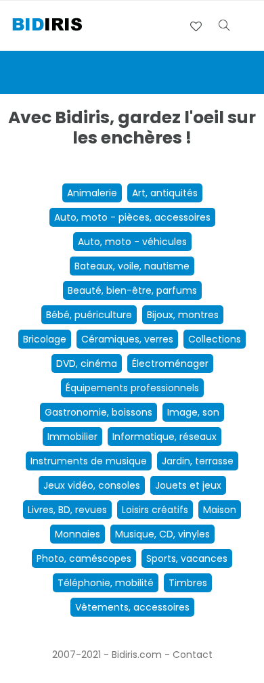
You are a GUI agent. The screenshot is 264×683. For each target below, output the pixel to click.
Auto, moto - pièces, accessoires (132, 217)
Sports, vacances (186, 558)
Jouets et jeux (188, 485)
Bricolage (44, 339)
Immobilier (72, 436)
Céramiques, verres (127, 339)
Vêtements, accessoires (132, 607)
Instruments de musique (88, 461)
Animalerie (92, 193)
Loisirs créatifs (155, 509)
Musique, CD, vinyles (162, 534)
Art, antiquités (165, 193)
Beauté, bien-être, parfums (132, 290)
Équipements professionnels (132, 388)
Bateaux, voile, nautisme (132, 266)
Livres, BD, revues (67, 509)
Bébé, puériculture (89, 315)
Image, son (193, 412)
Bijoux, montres (183, 315)
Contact (193, 654)
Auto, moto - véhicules (132, 241)
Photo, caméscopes (84, 558)
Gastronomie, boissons (98, 412)
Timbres (188, 583)
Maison (219, 509)
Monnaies (77, 534)
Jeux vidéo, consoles (91, 485)
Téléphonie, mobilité (106, 583)
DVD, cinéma (86, 363)
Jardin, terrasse (198, 461)
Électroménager (170, 363)
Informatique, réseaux (164, 436)
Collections (214, 339)
